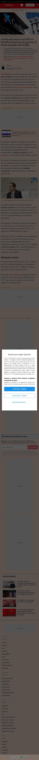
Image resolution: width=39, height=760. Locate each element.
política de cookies (19, 374)
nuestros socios (26, 358)
